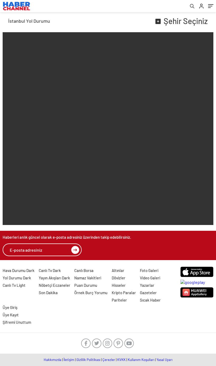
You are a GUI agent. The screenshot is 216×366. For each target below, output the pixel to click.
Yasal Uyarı (164, 360)
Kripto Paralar (124, 292)
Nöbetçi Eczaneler (54, 285)
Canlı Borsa (84, 270)
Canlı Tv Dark (50, 270)
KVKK (121, 360)
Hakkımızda (52, 360)
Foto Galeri (149, 270)
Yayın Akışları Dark (54, 277)
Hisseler (119, 285)
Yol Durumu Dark (17, 277)
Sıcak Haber (150, 300)
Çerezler (108, 360)
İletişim (68, 360)
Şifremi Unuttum (17, 322)
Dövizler (118, 277)
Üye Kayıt (11, 314)
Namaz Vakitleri (87, 277)
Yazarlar (147, 285)
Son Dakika (48, 292)
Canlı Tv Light (14, 285)
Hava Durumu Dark (19, 270)
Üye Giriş (10, 307)
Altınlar (118, 270)
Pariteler (119, 300)
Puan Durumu (85, 285)
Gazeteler (148, 292)
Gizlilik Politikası (88, 360)
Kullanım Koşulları (141, 360)
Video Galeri (150, 277)
